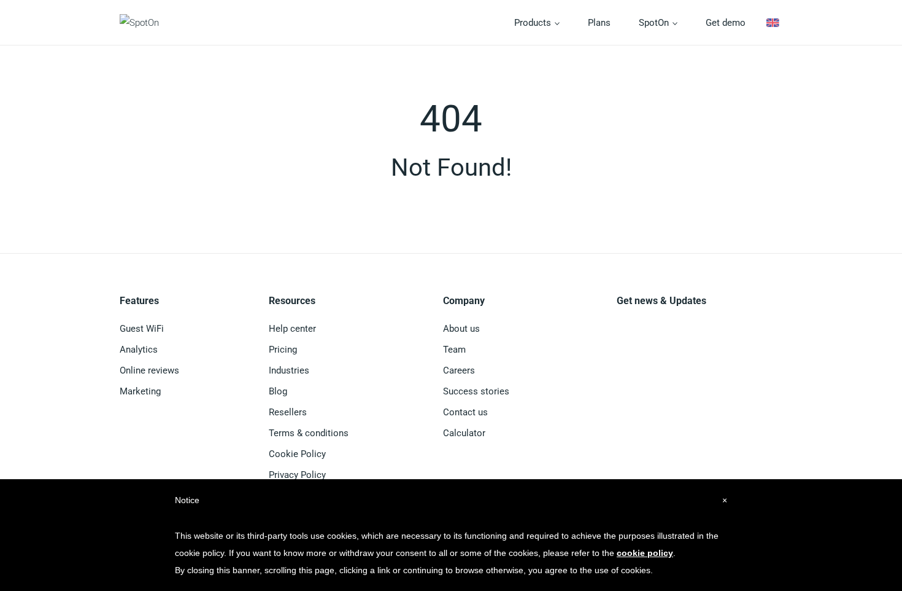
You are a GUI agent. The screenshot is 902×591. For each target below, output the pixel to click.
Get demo (726, 22)
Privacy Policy (297, 474)
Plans (599, 22)
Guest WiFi (142, 328)
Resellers (288, 412)
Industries (289, 370)
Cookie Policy (297, 454)
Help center (292, 328)
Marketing (140, 391)
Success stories (476, 391)
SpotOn (655, 22)
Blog (278, 391)
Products (533, 22)
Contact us (465, 412)
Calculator (464, 433)
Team (454, 349)
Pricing (283, 349)
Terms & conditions (309, 433)
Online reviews (149, 370)
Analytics (139, 349)
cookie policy (645, 553)
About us (461, 328)
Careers (459, 370)
